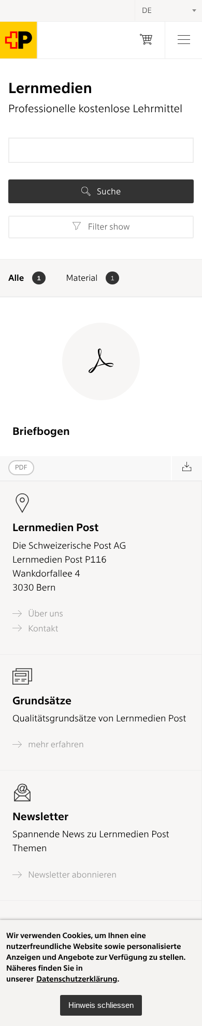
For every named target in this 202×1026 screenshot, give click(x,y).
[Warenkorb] (146, 40)
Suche (108, 191)
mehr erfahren (55, 744)
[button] (101, 1005)
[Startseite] (18, 40)
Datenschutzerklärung (76, 979)
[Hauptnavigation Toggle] (183, 40)
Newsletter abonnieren (71, 875)
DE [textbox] (147, 10)
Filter (107, 227)
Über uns (44, 613)
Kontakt (42, 628)
